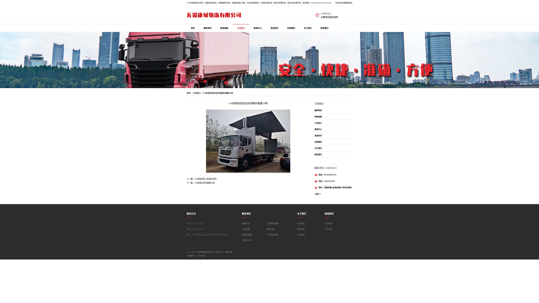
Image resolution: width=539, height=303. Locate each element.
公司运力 (241, 28)
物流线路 (224, 28)
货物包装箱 (247, 235)
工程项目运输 (272, 223)
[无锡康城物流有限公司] (215, 17)
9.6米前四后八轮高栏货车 (206, 179)
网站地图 (228, 252)
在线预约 (291, 28)
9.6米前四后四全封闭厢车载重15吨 (218, 93)
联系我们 (324, 28)
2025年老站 (201, 256)
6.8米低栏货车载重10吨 (205, 183)
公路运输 (246, 229)
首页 (193, 28)
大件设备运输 (272, 235)
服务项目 (208, 28)
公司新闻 (329, 223)
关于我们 (308, 28)
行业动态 (329, 229)
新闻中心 (258, 28)
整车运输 (271, 229)
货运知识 (274, 28)
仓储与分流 (247, 240)
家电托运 (246, 223)
